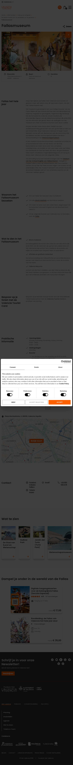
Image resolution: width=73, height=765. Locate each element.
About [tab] (60, 367)
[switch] (27, 394)
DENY (13, 402)
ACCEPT (60, 402)
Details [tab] (36, 367)
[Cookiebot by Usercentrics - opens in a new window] (62, 361)
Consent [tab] (12, 367)
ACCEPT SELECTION (36, 402)
